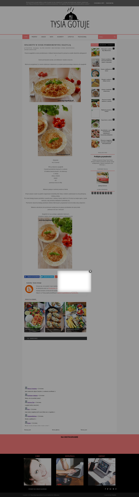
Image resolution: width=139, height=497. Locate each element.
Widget (76, 291)
